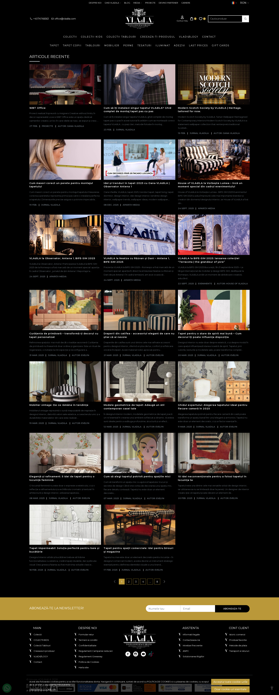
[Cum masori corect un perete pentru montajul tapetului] (65, 159)
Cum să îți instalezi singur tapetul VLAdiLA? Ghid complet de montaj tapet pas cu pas (137, 110)
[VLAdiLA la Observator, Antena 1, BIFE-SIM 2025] (65, 235)
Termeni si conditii (88, 640)
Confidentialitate (87, 645)
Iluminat (162, 45)
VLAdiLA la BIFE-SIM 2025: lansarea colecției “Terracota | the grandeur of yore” (208, 260)
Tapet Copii (72, 45)
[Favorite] (202, 18)
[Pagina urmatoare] (164, 581)
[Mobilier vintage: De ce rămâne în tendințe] (65, 381)
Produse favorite (238, 640)
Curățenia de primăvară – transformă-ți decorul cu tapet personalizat (63, 335)
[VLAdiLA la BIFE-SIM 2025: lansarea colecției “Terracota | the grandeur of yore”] (214, 235)
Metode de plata (238, 645)
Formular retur (86, 634)
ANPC (186, 651)
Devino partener (168, 3)
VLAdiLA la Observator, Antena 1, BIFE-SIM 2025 (62, 258)
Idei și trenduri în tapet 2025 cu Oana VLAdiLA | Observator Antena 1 (137, 185)
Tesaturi (144, 45)
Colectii (70, 36)
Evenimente (205, 283)
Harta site (84, 667)
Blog (127, 3)
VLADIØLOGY (188, 36)
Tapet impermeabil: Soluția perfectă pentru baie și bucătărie (64, 550)
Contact (209, 36)
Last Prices (198, 45)
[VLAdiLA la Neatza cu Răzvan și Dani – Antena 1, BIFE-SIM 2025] (139, 235)
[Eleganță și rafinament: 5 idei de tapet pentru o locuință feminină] (65, 453)
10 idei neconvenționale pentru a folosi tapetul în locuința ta (212, 478)
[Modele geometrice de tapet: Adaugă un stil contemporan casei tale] (139, 381)
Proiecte (150, 3)
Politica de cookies (159, 681)
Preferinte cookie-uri (43, 689)
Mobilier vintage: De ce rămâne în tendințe (58, 405)
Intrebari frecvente (192, 645)
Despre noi (95, 3)
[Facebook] (127, 654)
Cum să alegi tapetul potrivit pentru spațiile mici (137, 476)
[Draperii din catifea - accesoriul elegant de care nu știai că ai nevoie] (139, 310)
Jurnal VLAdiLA (125, 129)
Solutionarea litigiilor (193, 656)
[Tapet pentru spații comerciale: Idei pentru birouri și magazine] (139, 525)
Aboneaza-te (232, 608)
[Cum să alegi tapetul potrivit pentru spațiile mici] (139, 453)
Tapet (54, 45)
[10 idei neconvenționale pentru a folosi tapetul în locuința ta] (214, 453)
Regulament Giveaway (90, 656)
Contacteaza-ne (191, 640)
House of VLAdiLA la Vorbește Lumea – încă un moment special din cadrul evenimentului (210, 185)
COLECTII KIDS (92, 36)
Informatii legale (191, 634)
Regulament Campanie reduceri (96, 651)
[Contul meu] (182, 18)
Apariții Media (131, 204)
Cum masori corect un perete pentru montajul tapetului (61, 185)
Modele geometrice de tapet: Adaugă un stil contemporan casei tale (134, 407)
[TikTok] (151, 654)
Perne (128, 45)
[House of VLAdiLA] (139, 19)
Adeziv (179, 45)
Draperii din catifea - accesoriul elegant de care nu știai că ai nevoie (139, 335)
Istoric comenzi (237, 634)
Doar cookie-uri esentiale (230, 689)
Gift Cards (220, 45)
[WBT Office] (65, 84)
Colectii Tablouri (121, 36)
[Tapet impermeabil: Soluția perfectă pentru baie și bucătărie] (65, 525)
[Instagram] (135, 654)
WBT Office (37, 108)
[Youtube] (143, 654)
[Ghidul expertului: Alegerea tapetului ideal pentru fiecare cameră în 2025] (214, 381)
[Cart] (193, 18)
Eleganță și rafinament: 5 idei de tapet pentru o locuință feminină (62, 478)
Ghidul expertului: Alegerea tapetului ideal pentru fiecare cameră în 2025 (212, 407)
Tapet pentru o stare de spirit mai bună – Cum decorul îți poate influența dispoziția (210, 335)
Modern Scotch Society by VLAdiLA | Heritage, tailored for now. (209, 110)
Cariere (185, 3)
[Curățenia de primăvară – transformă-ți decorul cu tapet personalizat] (65, 310)
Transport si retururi (239, 651)
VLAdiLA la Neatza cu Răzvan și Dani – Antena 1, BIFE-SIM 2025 (137, 260)
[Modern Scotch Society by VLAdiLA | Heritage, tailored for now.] (214, 84)
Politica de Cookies (89, 662)
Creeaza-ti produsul (157, 36)
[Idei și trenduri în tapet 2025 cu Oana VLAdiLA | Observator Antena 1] (139, 159)
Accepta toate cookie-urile (230, 681)
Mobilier (111, 45)
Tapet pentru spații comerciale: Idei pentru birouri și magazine (138, 550)
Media (136, 3)
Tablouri (92, 45)
